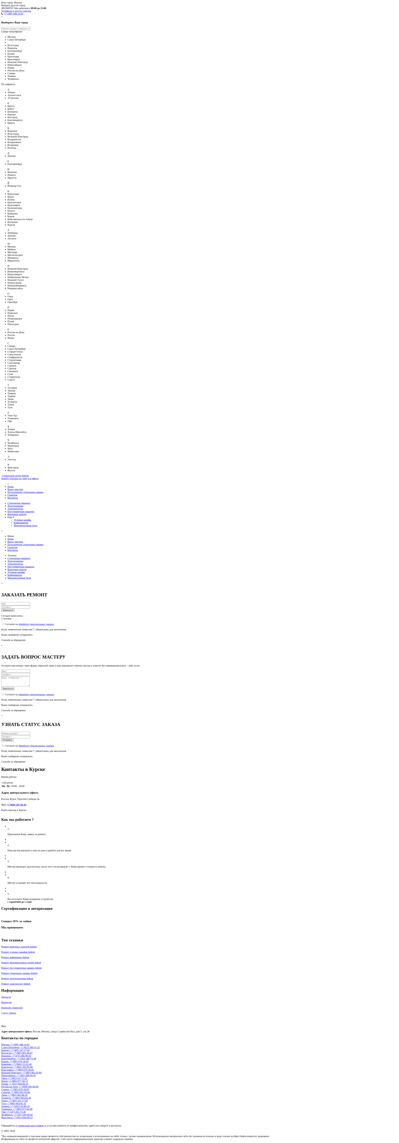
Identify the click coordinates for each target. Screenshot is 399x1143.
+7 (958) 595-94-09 (28, 1086)
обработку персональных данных (36, 624)
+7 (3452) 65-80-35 (20, 1106)
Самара (5, 1089)
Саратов (6, 1092)
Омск (4, 1078)
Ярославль (7, 1117)
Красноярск (7, 1070)
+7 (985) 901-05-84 (32, 1072)
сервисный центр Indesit (31, 1125)
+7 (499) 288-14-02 (13, 13)
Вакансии (6, 1002)
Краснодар (7, 1067)
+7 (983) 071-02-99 (22, 1109)
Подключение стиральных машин (25, 492)
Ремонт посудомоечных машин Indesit (21, 968)
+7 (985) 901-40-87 (23, 1053)
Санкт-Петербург (10, 1047)
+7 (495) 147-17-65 (20, 1050)
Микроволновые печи (25, 525)
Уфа (3, 1112)
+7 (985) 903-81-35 (16, 1103)
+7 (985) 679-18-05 (19, 1061)
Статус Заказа (8, 1013)
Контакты (12, 497)
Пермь (5, 1084)
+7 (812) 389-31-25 (30, 1047)
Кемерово (6, 1064)
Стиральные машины (18, 503)
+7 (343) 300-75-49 (26, 1058)
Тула (4, 1103)
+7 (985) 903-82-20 (21, 1098)
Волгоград (7, 1053)
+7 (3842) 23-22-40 (22, 1064)
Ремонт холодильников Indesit (17, 978)
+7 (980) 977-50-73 (18, 1081)
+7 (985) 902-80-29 (17, 1095)
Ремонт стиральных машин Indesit (19, 973)
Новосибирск (8, 1075)
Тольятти (6, 1098)
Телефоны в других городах (16, 11)
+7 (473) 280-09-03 (21, 1055)
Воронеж (6, 1055)
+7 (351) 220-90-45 (23, 1114)
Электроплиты (15, 508)
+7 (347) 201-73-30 (16, 1112)
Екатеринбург (9, 1058)
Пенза (4, 1081)
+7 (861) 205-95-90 (23, 1067)
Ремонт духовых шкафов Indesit (18, 952)
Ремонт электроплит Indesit (15, 983)
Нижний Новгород (11, 1072)
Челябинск (7, 1114)
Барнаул (5, 1050)
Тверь (4, 1095)
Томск (4, 1100)
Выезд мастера (15, 489)
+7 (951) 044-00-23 (18, 1084)
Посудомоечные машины (20, 511)
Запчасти (6, 997)
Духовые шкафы (22, 520)
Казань (5, 1061)
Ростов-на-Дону (10, 1086)
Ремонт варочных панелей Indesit (19, 946)
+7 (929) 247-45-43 (16, 804)
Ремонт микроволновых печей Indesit (21, 962)
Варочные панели (16, 514)
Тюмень (5, 1106)
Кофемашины (21, 522)
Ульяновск (7, 1109)
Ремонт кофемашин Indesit (15, 957)
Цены (10, 486)
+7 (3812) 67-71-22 (17, 1078)
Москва (7, 1020)
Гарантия (12, 495)
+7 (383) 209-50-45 (26, 1075)
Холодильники (15, 506)
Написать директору (12, 1007)
